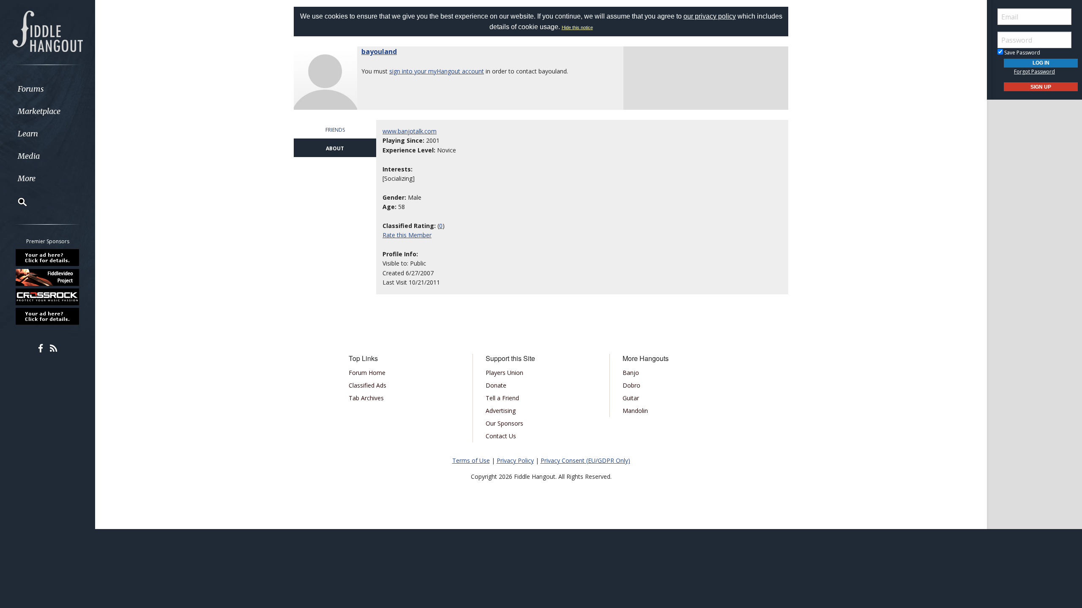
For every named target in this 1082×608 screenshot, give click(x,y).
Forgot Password (1034, 71)
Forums (31, 89)
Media (29, 156)
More (27, 178)
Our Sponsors (504, 423)
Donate (496, 385)
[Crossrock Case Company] (48, 297)
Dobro (631, 385)
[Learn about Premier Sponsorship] (48, 257)
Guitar (631, 398)
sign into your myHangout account (436, 71)
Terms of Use (471, 460)
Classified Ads (367, 385)
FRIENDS (335, 129)
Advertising (501, 411)
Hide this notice (577, 27)
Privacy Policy (515, 460)
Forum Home (367, 373)
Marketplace (39, 111)
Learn (28, 133)
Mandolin (635, 411)
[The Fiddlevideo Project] (48, 277)
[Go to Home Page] (48, 30)
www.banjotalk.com (410, 131)
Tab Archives (366, 398)
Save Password (1021, 52)
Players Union (504, 373)
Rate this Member (407, 235)
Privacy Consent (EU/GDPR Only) (585, 460)
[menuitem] (47, 89)
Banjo (631, 373)
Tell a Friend (502, 398)
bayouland (379, 51)
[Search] (17, 202)
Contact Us (501, 436)
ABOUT (335, 148)
